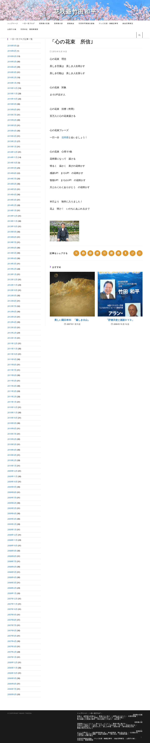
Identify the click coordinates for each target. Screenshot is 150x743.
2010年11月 (12, 412)
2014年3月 (11, 199)
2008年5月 (11, 572)
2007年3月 (11, 646)
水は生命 (113, 725)
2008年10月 (12, 545)
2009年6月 (11, 503)
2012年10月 (12, 290)
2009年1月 (11, 529)
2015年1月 (11, 146)
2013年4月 (11, 258)
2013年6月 (11, 247)
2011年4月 (11, 386)
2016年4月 (11, 67)
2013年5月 (11, 253)
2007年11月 (12, 604)
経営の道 (117, 726)
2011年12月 (12, 343)
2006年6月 (11, 694)
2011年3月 (11, 391)
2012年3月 (11, 327)
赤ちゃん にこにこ (103, 724)
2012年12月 (12, 279)
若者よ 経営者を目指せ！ (87, 716)
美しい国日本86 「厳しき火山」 (72, 319)
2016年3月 (11, 72)
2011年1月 (11, 402)
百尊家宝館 (123, 734)
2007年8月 (11, 620)
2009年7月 (11, 497)
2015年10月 (12, 98)
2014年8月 (11, 173)
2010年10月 (12, 417)
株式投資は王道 (128, 726)
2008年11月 (12, 540)
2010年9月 (11, 423)
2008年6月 (11, 566)
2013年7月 (11, 242)
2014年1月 (11, 210)
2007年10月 (12, 609)
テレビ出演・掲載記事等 (103, 738)
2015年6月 (11, 120)
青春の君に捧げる (119, 724)
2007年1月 (11, 657)
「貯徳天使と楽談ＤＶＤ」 (120, 319)
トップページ (82, 713)
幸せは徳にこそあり (104, 719)
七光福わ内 (134, 732)
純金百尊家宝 (119, 738)
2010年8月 (11, 428)
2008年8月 (11, 556)
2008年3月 (11, 582)
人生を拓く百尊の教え (85, 735)
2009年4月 (11, 513)
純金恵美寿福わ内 (99, 732)
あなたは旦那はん (83, 726)
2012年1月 (11, 338)
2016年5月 (11, 61)
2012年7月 (11, 306)
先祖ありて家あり (83, 725)
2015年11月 (12, 93)
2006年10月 (12, 673)
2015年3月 (11, 136)
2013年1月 (11, 274)
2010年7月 (11, 434)
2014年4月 (11, 194)
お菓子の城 (131, 738)
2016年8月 (11, 51)
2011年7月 (11, 370)
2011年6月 (11, 375)
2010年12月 (12, 407)
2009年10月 (12, 481)
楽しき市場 (107, 726)
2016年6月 (11, 56)
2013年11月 (12, 221)
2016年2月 (11, 77)
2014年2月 (11, 205)
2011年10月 (12, 354)
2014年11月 (12, 157)
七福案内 (80, 734)
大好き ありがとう (100, 725)
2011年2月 (11, 396)
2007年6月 (11, 630)
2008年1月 (11, 593)
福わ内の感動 (91, 734)
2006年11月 (12, 667)
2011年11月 (12, 348)
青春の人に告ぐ (104, 716)
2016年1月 (11, 83)
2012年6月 (11, 311)
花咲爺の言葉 (138, 715)
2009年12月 (12, 471)
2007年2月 (11, 652)
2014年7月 (11, 178)
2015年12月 (12, 88)
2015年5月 (11, 125)
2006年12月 (12, 662)
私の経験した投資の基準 (86, 719)
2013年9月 (11, 231)
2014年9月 (11, 168)
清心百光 (113, 734)
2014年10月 (12, 162)
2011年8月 (11, 364)
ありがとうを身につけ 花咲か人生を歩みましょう (95, 718)
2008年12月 (12, 534)
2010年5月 (11, 444)
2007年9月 (11, 614)
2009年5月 (11, 508)
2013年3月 (11, 263)
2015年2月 (11, 141)
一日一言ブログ (95, 713)
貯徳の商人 (120, 718)
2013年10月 (12, 226)
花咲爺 (65, 137)
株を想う (117, 719)
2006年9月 (11, 678)
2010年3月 (11, 455)
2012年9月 (11, 295)
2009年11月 (12, 476)
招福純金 (139, 731)
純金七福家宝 (103, 734)
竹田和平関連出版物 (84, 738)
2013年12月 (12, 215)
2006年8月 (11, 683)
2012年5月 (11, 316)
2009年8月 (11, 492)
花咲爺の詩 (138, 722)
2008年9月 (11, 550)
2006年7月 (11, 689)
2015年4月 (11, 130)
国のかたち (97, 726)
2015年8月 (11, 109)
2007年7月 (11, 625)
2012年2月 (11, 332)
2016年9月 (11, 45)
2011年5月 (11, 380)
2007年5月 (11, 635)
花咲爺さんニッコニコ (85, 724)
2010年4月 (11, 449)
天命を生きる (130, 725)
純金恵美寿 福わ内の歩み (117, 732)
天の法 (121, 725)
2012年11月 (12, 285)
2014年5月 (11, 189)
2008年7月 (11, 561)
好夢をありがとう (119, 716)
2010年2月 (11, 460)
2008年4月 (11, 577)
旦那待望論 (132, 716)
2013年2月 (11, 269)
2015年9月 (11, 104)
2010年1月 (11, 465)
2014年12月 (12, 152)
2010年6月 (11, 439)
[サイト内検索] (139, 35)
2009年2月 (11, 524)
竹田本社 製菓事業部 (85, 740)
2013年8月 (11, 237)
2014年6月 (11, 183)
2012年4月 (11, 322)
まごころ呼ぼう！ (83, 732)
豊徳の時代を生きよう (85, 728)
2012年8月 (11, 301)
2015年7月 (11, 114)
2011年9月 (11, 359)
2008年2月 (11, 588)
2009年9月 (11, 487)
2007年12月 (12, 598)
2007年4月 (11, 641)
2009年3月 (11, 519)
